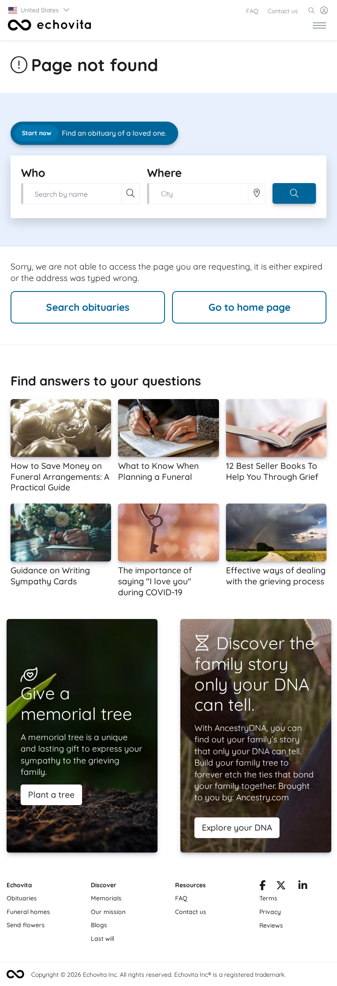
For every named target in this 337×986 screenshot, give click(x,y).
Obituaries (22, 898)
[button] (39, 10)
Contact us (283, 11)
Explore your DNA (237, 827)
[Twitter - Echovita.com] (281, 887)
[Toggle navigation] (319, 25)
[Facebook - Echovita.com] (262, 887)
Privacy (270, 912)
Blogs (99, 925)
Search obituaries (87, 307)
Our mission (108, 912)
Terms (268, 898)
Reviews (271, 925)
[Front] (47, 25)
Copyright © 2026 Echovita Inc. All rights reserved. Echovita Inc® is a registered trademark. (158, 975)
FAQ (252, 11)
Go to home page (249, 307)
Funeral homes (28, 912)
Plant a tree (51, 794)
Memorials (106, 898)
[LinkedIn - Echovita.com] (302, 887)
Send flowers (26, 925)
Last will (102, 939)
